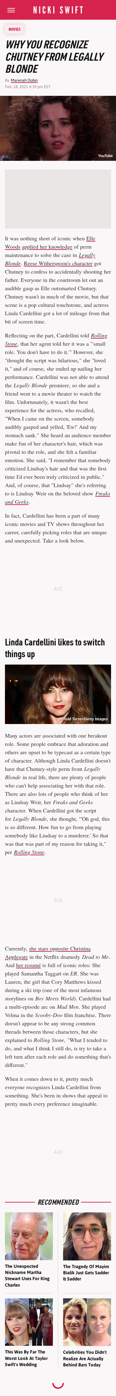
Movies (14, 29)
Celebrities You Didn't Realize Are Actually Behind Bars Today (85, 1358)
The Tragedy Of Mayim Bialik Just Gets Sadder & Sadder (86, 1273)
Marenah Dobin (24, 80)
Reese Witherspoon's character (58, 263)
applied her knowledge (47, 246)
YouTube (105, 156)
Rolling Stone (29, 852)
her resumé (28, 965)
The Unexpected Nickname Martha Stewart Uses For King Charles (27, 1276)
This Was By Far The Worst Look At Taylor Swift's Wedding (26, 1358)
